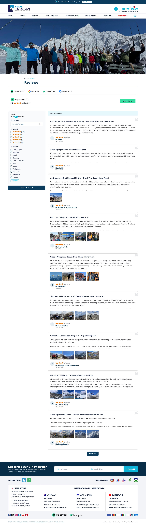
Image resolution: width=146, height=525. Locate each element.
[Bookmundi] (29, 480)
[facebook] (9, 515)
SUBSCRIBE (131, 469)
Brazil (15, 155)
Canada (15, 177)
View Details (86, 2)
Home (26, 78)
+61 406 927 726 (54, 505)
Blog (110, 522)
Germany (16, 158)
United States (17, 150)
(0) (22, 137)
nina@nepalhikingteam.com (57, 507)
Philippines (16, 169)
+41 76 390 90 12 (119, 505)
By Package (15, 120)
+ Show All (14, 180)
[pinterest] (26, 515)
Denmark (16, 172)
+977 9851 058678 (129, 9)
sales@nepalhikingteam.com (25, 497)
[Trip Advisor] (59, 515)
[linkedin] (19, 515)
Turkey (15, 166)
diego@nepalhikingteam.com (90, 507)
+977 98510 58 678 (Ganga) (20, 503)
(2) (22, 134)
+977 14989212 (22, 494)
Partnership (116, 522)
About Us (104, 522)
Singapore (16, 175)
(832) (23, 132)
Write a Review (128, 101)
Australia (16, 152)
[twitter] (12, 515)
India (14, 163)
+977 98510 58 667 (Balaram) (21, 505)
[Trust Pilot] (76, 515)
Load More (92, 454)
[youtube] (23, 515)
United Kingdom (18, 161)
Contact (136, 522)
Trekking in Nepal (127, 522)
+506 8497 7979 (94, 505)
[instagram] (16, 515)
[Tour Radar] (24, 480)
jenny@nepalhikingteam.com (122, 507)
